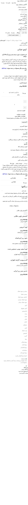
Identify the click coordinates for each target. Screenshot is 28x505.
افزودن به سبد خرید (21, 110)
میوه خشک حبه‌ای (23, 302)
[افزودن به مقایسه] (18, 213)
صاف (18, 94)
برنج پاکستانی (24, 347)
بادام (26, 319)
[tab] (25, 163)
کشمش (25, 333)
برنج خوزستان (23, 352)
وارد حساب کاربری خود (11, 201)
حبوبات (8, 40)
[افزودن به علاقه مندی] (14, 213)
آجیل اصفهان (21, 77)
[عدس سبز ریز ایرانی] (21, 265)
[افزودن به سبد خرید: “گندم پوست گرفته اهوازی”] (25, 257)
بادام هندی (24, 311)
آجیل (25, 77)
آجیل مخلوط (24, 308)
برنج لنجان (24, 344)
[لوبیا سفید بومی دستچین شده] (19, 243)
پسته (26, 313)
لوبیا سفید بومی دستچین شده (17, 249)
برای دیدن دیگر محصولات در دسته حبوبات (17, 68)
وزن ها (24, 93)
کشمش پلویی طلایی (20, 216)
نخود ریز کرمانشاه (21, 238)
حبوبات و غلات (14, 40)
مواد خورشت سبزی (18, 79)
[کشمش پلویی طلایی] (22, 210)
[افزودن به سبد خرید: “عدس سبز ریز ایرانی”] (25, 268)
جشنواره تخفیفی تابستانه (13, 35)
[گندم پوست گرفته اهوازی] (20, 254)
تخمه (26, 316)
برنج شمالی (24, 342)
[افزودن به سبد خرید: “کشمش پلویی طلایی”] (25, 213)
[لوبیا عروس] (24, 221)
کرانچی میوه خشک (22, 297)
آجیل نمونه (7, 77)
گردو (26, 336)
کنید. (25, 70)
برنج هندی (24, 350)
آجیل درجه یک (14, 77)
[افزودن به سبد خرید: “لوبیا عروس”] (25, 224)
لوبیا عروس (23, 227)
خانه (21, 40)
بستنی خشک (24, 294)
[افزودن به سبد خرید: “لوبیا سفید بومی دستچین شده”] (25, 246)
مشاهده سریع (21, 213)
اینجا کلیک (4, 68)
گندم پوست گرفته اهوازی (19, 260)
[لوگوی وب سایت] (21, 4)
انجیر (26, 328)
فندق (26, 321)
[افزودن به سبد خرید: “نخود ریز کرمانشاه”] (25, 235)
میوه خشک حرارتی (22, 299)
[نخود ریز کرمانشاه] (22, 232)
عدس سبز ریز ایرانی (20, 271)
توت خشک (24, 330)
